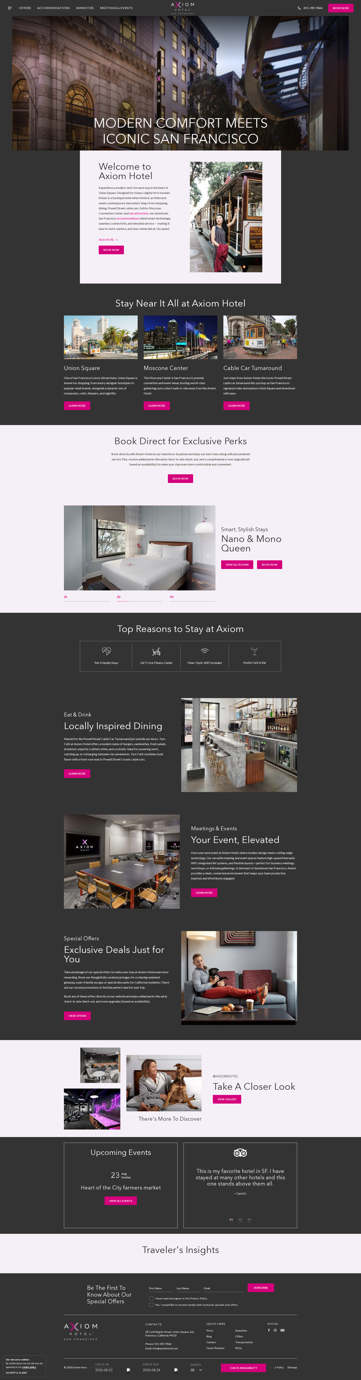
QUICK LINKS (215, 1323)
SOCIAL (273, 1323)
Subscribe (261, 1287)
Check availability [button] (243, 1369)
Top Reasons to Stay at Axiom (180, 628)
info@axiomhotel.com (165, 1348)
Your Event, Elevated (235, 839)
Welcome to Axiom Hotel (125, 171)
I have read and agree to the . (181, 1298)
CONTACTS (153, 1324)
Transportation (244, 1342)
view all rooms (237, 566)
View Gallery (227, 1101)
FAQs (238, 1348)
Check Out (151, 1364)
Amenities (85, 8)
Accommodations (53, 8)
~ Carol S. (240, 1193)
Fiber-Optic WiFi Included (205, 662)
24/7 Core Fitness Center (156, 662)
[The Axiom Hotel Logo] (182, 8)
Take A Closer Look (254, 1086)
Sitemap (292, 1367)
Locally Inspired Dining (113, 726)
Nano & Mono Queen (251, 543)
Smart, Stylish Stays (244, 529)
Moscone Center (166, 368)
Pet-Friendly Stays (106, 662)
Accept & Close (16, 1373)
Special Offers (81, 938)
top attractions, (139, 213)
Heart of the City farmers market (121, 1188)
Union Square (82, 368)
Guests (195, 1364)
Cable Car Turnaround (252, 368)
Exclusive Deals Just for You (114, 954)
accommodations (128, 218)
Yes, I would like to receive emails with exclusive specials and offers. (196, 1304)
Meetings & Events (116, 8)
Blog (209, 1336)
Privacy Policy (198, 1298)
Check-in (102, 1364)
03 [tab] (249, 1219)
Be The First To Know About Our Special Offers (109, 1295)
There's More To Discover (170, 1119)
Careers (211, 1342)
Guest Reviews (215, 1348)
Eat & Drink (77, 714)
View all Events (122, 1202)
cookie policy (29, 1367)
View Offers (80, 1017)
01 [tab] (231, 1219)
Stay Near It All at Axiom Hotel (180, 303)
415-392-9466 (162, 1343)
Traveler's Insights (180, 1249)
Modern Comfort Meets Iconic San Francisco (180, 131)
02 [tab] (240, 1219)
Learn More (78, 407)
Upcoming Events (120, 1152)
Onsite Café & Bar (254, 662)
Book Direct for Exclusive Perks (180, 441)
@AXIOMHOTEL (225, 1076)
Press (209, 1330)
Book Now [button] (113, 251)
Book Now (341, 8)
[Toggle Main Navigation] (10, 8)
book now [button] (270, 566)
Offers (25, 8)
